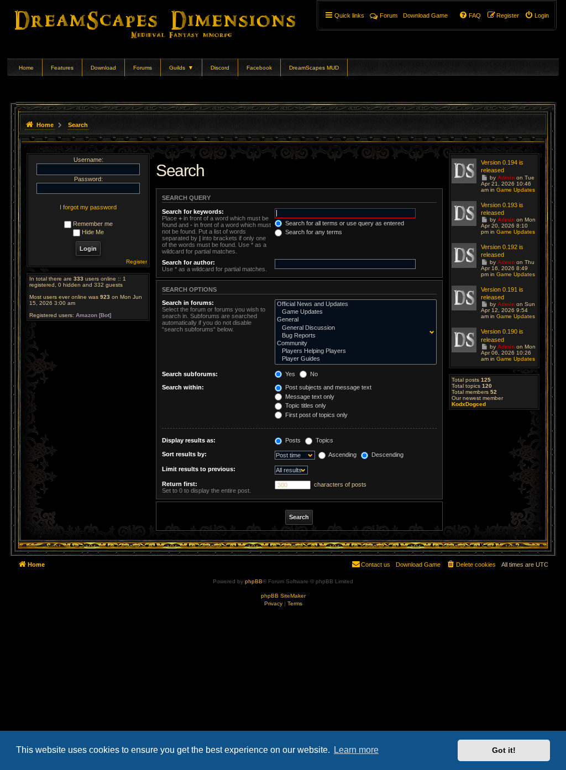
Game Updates (515, 190)
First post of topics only (316, 415)
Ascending (342, 454)
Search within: (183, 387)
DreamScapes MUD (314, 68)
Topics (323, 440)
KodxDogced (469, 404)
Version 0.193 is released (502, 209)
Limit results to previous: (198, 469)
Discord (220, 68)
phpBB (254, 581)
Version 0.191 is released (502, 293)
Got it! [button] (504, 750)
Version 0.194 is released (502, 166)
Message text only (309, 396)
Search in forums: (188, 302)
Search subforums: (190, 374)
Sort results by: (184, 454)
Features (62, 68)
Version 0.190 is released (502, 335)
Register (136, 262)
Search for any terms (313, 232)
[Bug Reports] (353, 336)
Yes (289, 374)
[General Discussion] (353, 328)
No (313, 374)
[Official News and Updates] (353, 304)
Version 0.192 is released (502, 251)
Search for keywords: (193, 211)
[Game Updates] (353, 312)
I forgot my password (88, 207)
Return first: (179, 484)
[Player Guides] (353, 359)
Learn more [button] (356, 750)
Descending (386, 454)
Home (26, 68)
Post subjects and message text (327, 387)
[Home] (170, 22)
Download (103, 68)
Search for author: (188, 262)
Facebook (259, 68)
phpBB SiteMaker (283, 596)
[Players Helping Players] (353, 351)
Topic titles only (305, 405)
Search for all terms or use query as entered (344, 223)
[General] (353, 320)
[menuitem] (537, 15)
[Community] (353, 343)
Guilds (181, 68)
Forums (142, 68)
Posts (292, 440)
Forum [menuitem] (388, 15)
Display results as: (189, 440)
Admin (506, 178)
